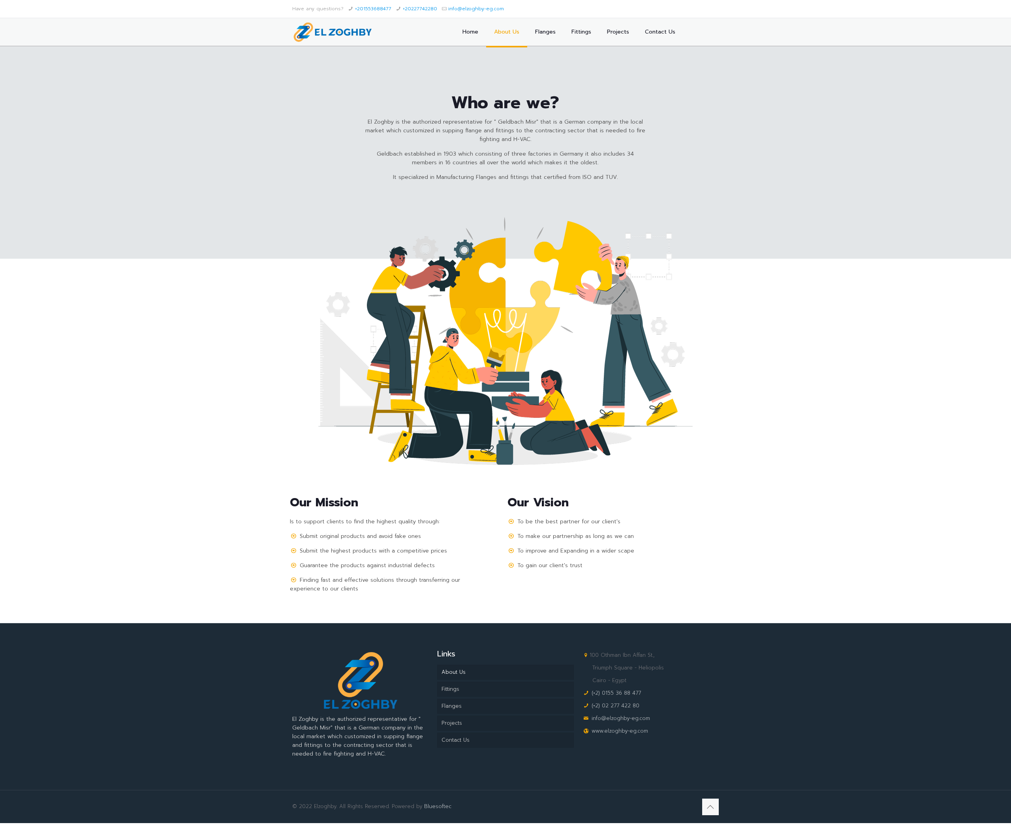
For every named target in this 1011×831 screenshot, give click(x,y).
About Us (454, 672)
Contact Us (456, 740)
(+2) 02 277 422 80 (615, 705)
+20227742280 (420, 8)
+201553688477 (373, 8)
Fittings (450, 689)
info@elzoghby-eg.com (476, 8)
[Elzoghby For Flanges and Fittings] (332, 32)
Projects (452, 723)
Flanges (452, 706)
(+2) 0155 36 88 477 (616, 693)
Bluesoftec (437, 806)
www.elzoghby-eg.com (620, 731)
